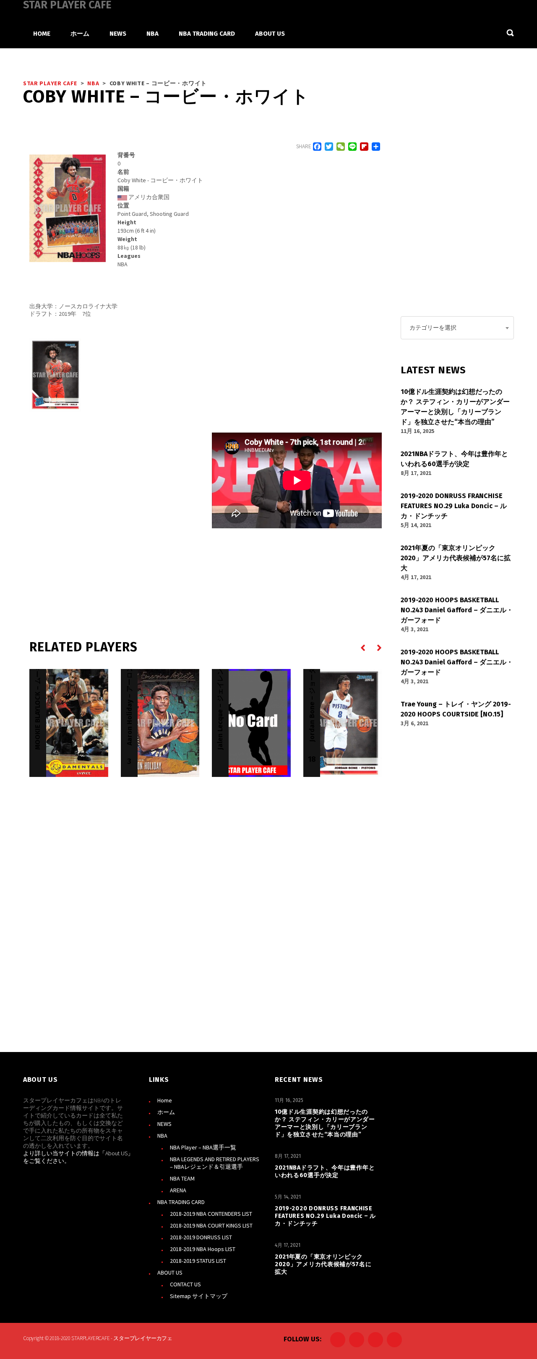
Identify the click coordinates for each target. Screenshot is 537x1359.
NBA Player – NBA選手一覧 (203, 1147)
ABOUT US (169, 1272)
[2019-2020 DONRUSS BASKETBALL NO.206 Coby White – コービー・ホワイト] (55, 375)
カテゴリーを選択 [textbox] (432, 327)
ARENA (178, 1190)
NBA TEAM (182, 1178)
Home (164, 1100)
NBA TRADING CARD (181, 1202)
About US (116, 1153)
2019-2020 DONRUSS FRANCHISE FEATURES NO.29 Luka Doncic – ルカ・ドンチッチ (325, 1216)
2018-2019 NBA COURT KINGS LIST (211, 1225)
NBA (162, 1135)
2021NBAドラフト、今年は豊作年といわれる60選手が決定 (325, 1171)
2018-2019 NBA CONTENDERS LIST (211, 1213)
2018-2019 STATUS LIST (198, 1261)
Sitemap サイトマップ (198, 1296)
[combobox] (457, 327)
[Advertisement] (114, 511)
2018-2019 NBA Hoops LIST (202, 1249)
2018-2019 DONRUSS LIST (201, 1237)
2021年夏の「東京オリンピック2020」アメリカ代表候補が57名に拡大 (323, 1264)
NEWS (164, 1124)
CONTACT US (185, 1284)
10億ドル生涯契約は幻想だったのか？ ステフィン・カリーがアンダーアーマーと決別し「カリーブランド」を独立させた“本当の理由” (325, 1123)
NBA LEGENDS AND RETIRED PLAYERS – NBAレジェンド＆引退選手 (214, 1162)
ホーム (166, 1112)
